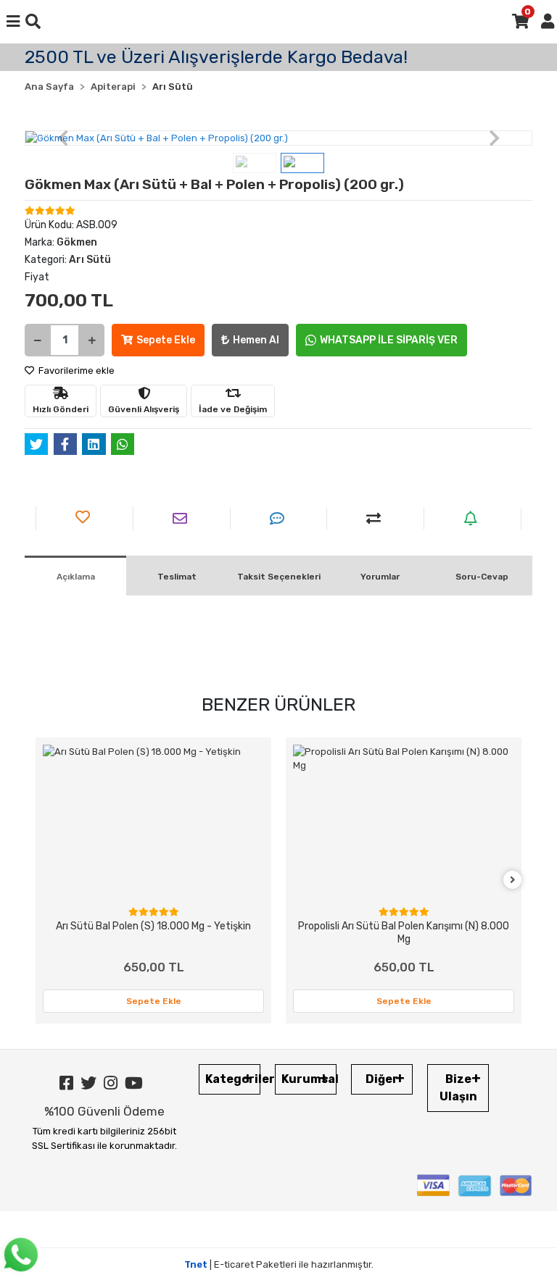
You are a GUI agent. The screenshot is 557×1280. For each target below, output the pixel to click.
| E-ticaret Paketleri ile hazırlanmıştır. (279, 1264)
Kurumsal (309, 1079)
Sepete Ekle (165, 340)
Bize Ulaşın (458, 1087)
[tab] (75, 575)
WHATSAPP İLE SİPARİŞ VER (389, 340)
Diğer (382, 1079)
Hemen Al (256, 340)
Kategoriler (232, 1079)
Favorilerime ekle (75, 370)
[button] (63, 138)
